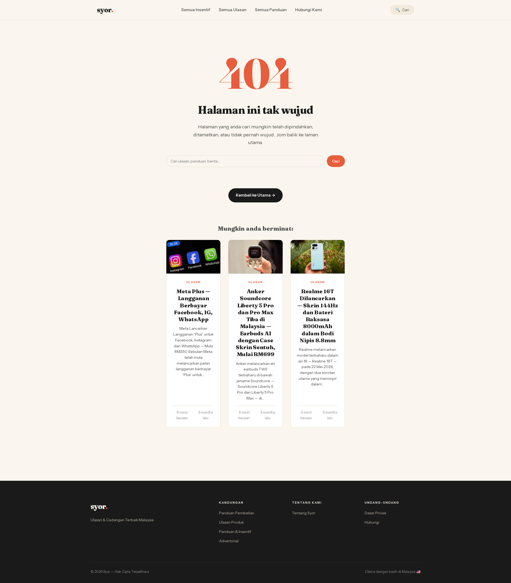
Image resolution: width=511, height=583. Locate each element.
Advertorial (228, 541)
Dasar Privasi (375, 513)
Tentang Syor (303, 513)
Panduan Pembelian (236, 513)
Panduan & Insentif (235, 531)
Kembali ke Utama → (255, 195)
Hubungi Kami (308, 9)
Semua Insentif (195, 9)
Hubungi (372, 522)
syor (105, 10)
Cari (336, 161)
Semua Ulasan (232, 9)
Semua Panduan (271, 9)
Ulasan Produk (231, 522)
